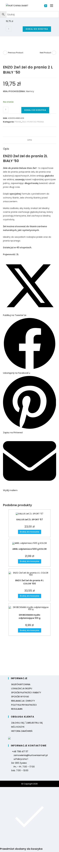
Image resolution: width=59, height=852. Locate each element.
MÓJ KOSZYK (18, 726)
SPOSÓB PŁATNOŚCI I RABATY (26, 692)
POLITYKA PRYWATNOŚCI (24, 704)
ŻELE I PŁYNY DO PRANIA (33, 121)
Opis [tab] (29, 140)
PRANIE (18, 121)
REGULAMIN (16, 708)
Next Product (45, 52)
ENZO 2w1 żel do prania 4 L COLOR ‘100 (29, 582)
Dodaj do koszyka (37, 29)
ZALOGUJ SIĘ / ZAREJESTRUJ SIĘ (27, 722)
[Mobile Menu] (50, 5)
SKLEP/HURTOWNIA (20, 684)
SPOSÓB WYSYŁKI (20, 696)
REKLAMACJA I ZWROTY (23, 700)
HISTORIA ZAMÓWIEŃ (21, 731)
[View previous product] (5, 53)
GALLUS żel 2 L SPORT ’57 (29, 519)
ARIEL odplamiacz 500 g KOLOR (29, 548)
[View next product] (54, 53)
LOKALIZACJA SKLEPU (21, 688)
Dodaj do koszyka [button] (29, 531)
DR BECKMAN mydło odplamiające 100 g (29, 616)
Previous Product (15, 52)
